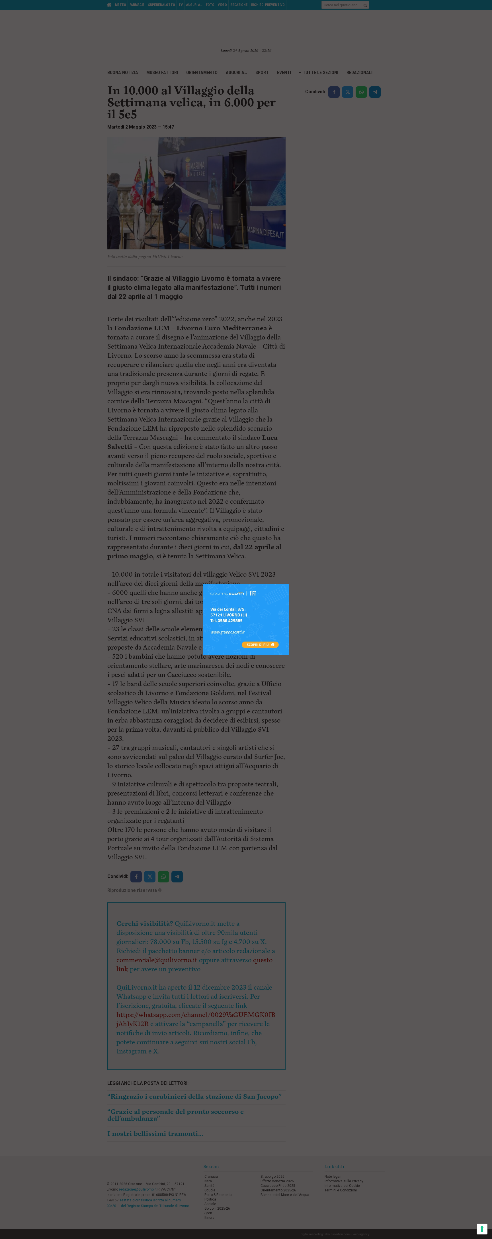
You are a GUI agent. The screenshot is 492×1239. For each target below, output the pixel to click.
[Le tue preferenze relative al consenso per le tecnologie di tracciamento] (482, 1229)
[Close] (289, 584)
